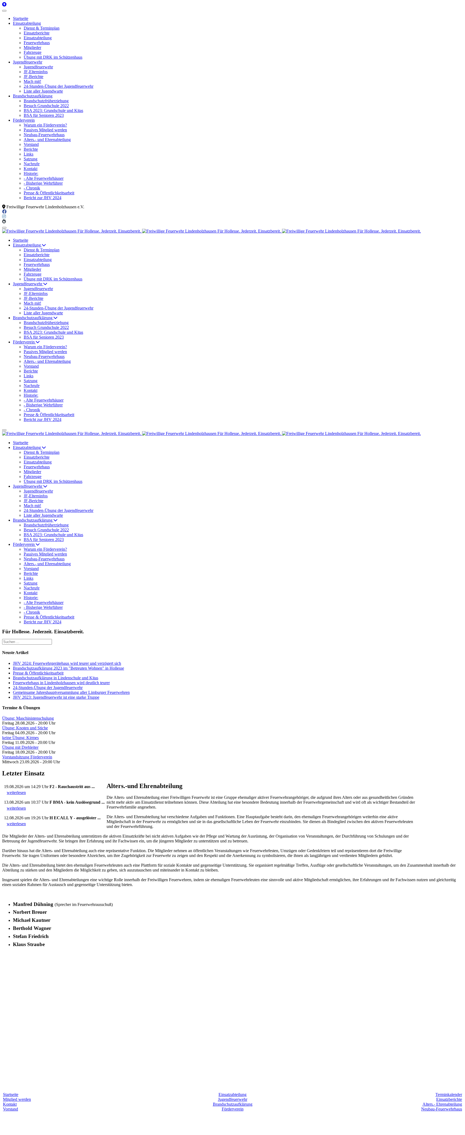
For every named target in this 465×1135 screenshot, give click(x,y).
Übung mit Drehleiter (20, 747)
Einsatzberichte (449, 1099)
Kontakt (10, 1104)
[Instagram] (4, 216)
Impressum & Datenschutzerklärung (276, 1128)
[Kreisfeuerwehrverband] (4, 221)
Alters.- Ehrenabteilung (442, 1104)
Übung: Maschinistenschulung (28, 718)
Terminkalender (448, 1094)
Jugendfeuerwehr (232, 1099)
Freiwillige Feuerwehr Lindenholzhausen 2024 (203, 1128)
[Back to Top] (4, 4)
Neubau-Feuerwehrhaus (441, 1109)
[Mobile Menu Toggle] (4, 11)
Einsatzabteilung (232, 1094)
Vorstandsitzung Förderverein (27, 757)
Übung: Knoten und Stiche (25, 728)
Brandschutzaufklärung (232, 1104)
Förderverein (233, 1109)
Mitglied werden (17, 1099)
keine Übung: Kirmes (20, 737)
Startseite (10, 1094)
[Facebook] (4, 211)
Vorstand (10, 1109)
